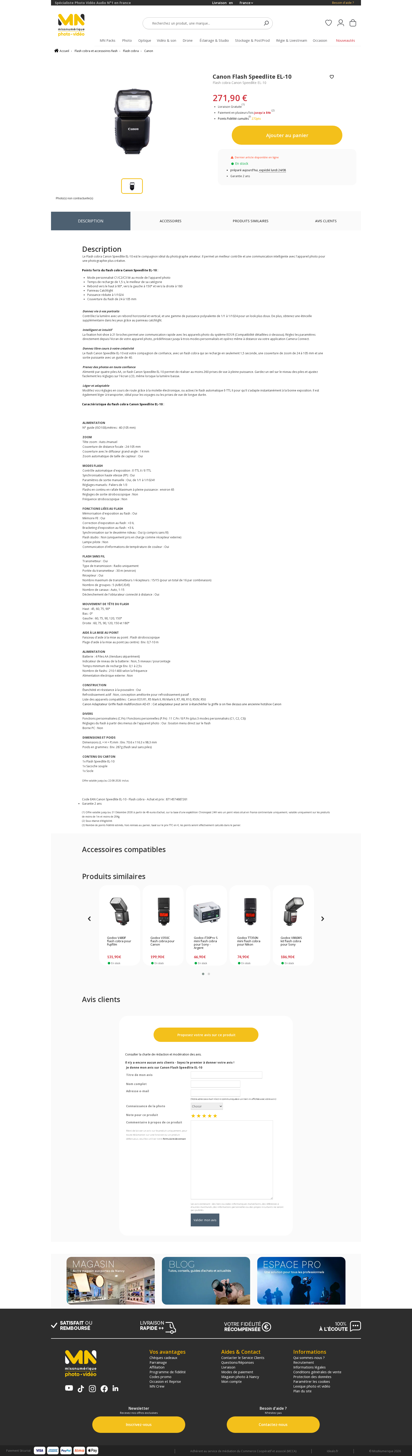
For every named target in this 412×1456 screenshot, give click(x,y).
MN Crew (156, 1386)
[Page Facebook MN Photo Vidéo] (104, 1389)
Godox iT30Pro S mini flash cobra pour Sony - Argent (206, 943)
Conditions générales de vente (317, 1371)
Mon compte (231, 1381)
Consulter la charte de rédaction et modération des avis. (163, 1054)
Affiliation (157, 1367)
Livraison (228, 1367)
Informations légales (309, 1367)
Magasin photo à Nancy (240, 1376)
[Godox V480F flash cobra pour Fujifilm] (120, 911)
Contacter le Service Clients (242, 1357)
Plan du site (302, 1391)
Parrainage (158, 1362)
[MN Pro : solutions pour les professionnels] (301, 1281)
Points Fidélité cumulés (233, 119)
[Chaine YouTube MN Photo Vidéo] (69, 1388)
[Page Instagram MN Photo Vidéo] (92, 1389)
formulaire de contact (174, 1138)
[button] (203, 974)
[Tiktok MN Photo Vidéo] (81, 1389)
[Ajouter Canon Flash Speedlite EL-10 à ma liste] (331, 77)
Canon (148, 51)
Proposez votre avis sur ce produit (206, 1035)
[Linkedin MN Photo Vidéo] (115, 1388)
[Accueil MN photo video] (76, 25)
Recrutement (303, 1362)
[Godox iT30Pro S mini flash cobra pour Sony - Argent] (207, 911)
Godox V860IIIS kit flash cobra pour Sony (291, 941)
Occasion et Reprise (165, 1381)
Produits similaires (250, 221)
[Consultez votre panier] (353, 23)
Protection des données (312, 1376)
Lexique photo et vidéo (311, 1386)
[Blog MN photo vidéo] (206, 1281)
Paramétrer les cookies (311, 1381)
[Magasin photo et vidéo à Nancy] (111, 1281)
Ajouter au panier (287, 135)
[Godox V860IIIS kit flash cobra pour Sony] (293, 911)
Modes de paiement (237, 1371)
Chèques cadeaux (163, 1357)
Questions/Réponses (237, 1362)
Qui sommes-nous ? (309, 1357)
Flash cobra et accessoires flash (96, 51)
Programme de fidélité (167, 1371)
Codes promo (160, 1376)
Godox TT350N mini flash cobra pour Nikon (248, 941)
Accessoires (170, 221)
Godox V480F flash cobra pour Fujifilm (119, 941)
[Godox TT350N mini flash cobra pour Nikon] (250, 911)
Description (90, 221)
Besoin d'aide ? (343, 3)
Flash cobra (131, 51)
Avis (326, 221)
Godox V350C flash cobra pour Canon (162, 941)
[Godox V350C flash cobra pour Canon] (163, 911)
